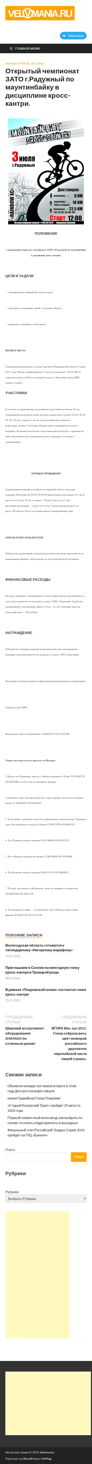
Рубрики (12, 1192)
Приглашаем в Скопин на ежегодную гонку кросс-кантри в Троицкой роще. (42, 969)
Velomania (47, 1452)
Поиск (10, 1150)
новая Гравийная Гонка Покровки (33, 1098)
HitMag (46, 1458)
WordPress (30, 1458)
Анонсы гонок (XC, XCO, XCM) (24, 63)
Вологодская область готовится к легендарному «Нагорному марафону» (39, 947)
